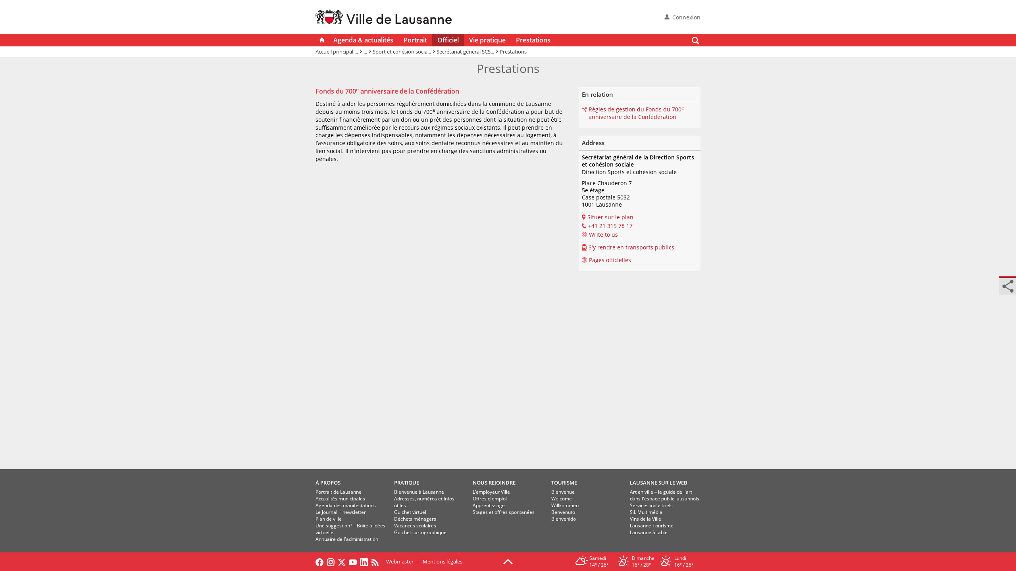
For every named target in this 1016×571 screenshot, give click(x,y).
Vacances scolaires (415, 525)
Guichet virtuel (410, 512)
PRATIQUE (406, 482)
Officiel (448, 40)
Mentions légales (442, 561)
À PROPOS (328, 482)
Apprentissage (489, 505)
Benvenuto (563, 512)
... (365, 51)
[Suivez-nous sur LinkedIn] (364, 561)
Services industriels (651, 505)
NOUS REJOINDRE (494, 482)
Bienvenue (563, 492)
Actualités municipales (340, 498)
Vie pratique (487, 40)
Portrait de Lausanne (339, 492)
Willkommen (565, 505)
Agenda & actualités (363, 40)
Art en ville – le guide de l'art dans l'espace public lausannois (664, 495)
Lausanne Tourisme (651, 525)
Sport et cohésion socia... (402, 51)
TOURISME (564, 482)
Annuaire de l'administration (347, 539)
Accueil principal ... (337, 51)
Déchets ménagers (415, 518)
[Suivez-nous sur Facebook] (319, 561)
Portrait (415, 40)
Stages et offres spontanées (504, 512)
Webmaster (400, 561)
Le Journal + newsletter (341, 512)
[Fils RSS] (377, 561)
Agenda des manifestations (346, 505)
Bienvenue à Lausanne (419, 492)
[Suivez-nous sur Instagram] (331, 561)
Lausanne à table (649, 532)
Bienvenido (563, 518)
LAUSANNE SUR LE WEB (658, 482)
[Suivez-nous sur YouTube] (353, 561)
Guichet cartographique (420, 532)
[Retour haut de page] (508, 561)
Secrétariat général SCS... (465, 51)
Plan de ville (329, 518)
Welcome (561, 498)
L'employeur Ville (491, 492)
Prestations (533, 40)
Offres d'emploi (490, 498)
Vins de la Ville (645, 518)
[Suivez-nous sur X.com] (342, 561)
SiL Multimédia (646, 512)
